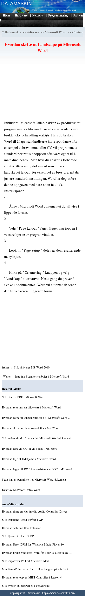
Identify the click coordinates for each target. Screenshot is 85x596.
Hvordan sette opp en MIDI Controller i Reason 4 (32, 577)
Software (78, 15)
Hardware (21, 15)
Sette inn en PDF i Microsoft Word (23, 397)
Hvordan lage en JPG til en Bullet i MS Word (30, 449)
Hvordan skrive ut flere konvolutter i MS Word (31, 428)
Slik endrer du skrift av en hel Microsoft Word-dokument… (38, 438)
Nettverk (37, 15)
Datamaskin (13, 32)
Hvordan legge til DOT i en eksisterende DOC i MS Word (37, 469)
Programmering (58, 15)
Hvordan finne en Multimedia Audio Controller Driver (35, 511)
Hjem (6, 15)
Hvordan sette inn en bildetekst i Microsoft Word (32, 407)
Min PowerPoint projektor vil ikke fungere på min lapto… (37, 569)
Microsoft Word (55, 32)
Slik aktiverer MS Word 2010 (32, 367)
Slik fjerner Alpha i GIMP (18, 536)
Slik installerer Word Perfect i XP (23, 520)
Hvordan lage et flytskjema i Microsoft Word (29, 459)
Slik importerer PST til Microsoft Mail (26, 561)
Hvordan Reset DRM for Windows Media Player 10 (33, 544)
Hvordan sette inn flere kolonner (22, 528)
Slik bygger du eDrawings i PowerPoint (26, 586)
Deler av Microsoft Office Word (21, 490)
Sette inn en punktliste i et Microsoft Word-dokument (34, 479)
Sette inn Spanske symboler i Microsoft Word (42, 376)
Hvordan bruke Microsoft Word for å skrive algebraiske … (37, 553)
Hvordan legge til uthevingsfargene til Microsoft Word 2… (37, 418)
